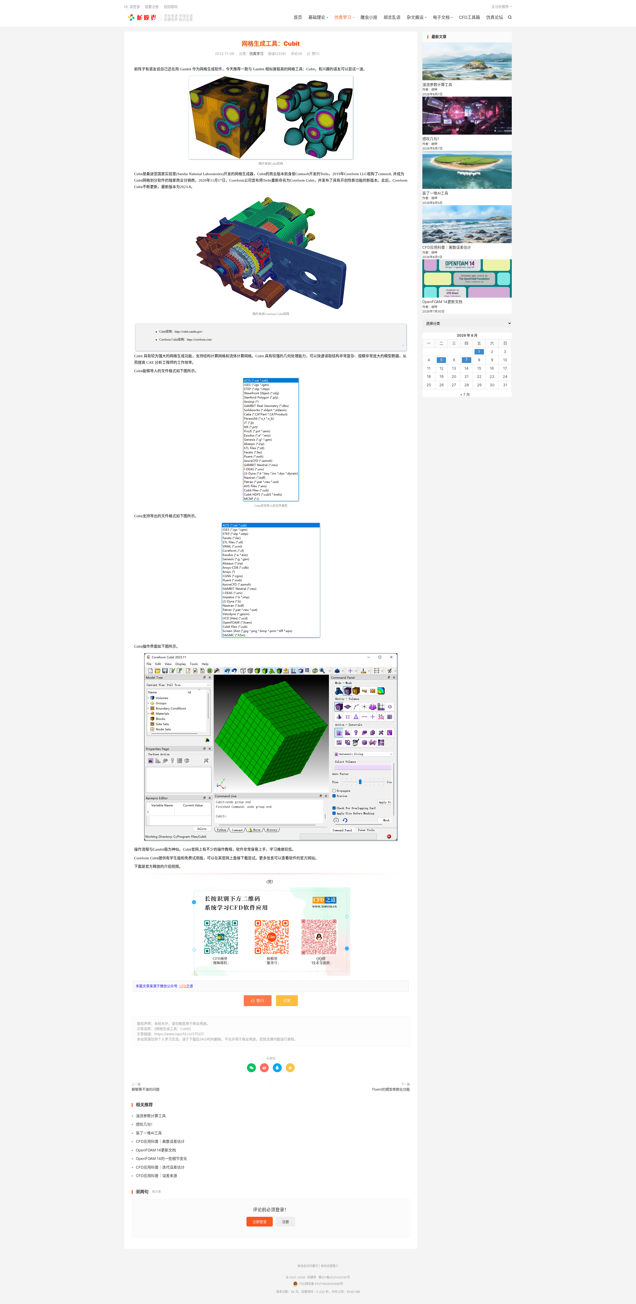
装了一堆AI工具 (149, 1133)
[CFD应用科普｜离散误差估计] (467, 224)
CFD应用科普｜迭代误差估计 (160, 1167)
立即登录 (260, 1222)
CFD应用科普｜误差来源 (156, 1175)
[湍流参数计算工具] (467, 61)
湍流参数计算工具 (151, 1115)
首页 (298, 17)
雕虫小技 (368, 17)
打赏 (286, 1000)
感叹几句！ (145, 1124)
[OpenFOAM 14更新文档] (467, 278)
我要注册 (152, 6)
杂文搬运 (415, 17)
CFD (182, 986)
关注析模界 (500, 6)
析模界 (141, 18)
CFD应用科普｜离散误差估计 (160, 1141)
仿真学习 (342, 17)
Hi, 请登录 (132, 6)
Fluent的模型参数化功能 (391, 1089)
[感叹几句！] (467, 116)
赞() (313, 53)
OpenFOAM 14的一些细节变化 (161, 1158)
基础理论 (316, 17)
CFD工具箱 (469, 17)
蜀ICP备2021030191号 (334, 1277)
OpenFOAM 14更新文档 (156, 1150)
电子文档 (441, 17)
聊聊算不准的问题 (145, 1089)
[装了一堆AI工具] (467, 170)
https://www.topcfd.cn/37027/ (179, 1034)
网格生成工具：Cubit (271, 43)
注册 (285, 1222)
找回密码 (171, 6)
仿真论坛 (494, 17)
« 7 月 (465, 394)
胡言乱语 (392, 17)
